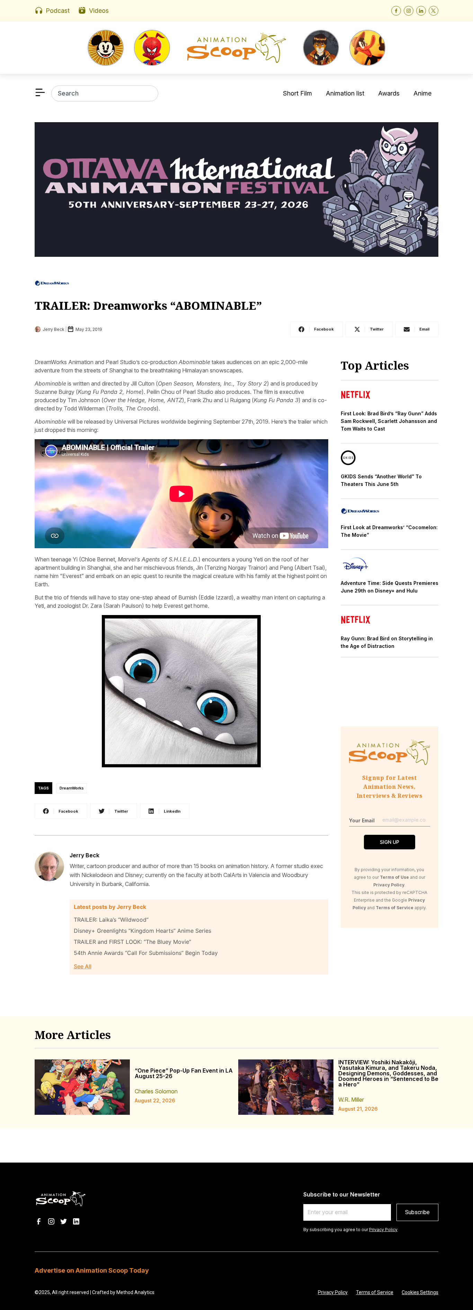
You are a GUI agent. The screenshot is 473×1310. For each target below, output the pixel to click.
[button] (316, 329)
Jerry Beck (84, 855)
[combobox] (104, 93)
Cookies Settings (420, 1292)
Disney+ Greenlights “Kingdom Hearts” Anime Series (142, 930)
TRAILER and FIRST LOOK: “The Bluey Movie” (132, 941)
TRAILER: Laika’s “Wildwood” (111, 919)
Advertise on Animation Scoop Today (92, 1270)
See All (82, 966)
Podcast (58, 10)
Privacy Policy (383, 1229)
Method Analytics (135, 1292)
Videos (99, 10)
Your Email (362, 820)
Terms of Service (374, 1292)
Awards (389, 93)
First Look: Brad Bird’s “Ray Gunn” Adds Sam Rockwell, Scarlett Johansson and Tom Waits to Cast (389, 421)
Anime (422, 93)
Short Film (297, 93)
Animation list (345, 93)
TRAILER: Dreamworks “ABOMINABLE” (148, 305)
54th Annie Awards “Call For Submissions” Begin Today (146, 952)
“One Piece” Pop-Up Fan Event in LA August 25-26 (184, 1073)
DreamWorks (72, 788)
